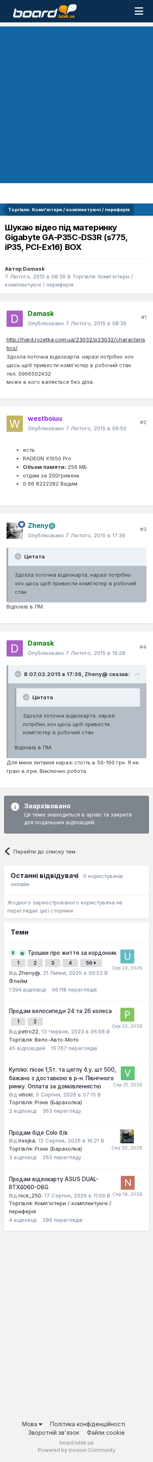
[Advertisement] (76, 102)
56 (89, 963)
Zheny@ (29, 973)
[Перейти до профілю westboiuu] (15, 424)
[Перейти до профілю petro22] (127, 1015)
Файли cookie (106, 1432)
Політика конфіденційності (87, 1423)
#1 (143, 317)
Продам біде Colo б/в (38, 1132)
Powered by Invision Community (76, 1450)
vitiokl (25, 1094)
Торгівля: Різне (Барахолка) (45, 1102)
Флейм (18, 981)
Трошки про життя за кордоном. (72, 953)
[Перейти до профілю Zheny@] (15, 531)
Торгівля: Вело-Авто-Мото (44, 1039)
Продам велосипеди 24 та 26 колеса (60, 1011)
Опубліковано (77, 323)
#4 (143, 646)
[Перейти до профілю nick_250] (128, 1183)
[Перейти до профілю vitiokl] (128, 1073)
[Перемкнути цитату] (19, 556)
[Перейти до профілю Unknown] (127, 956)
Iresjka (26, 1140)
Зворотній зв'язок (53, 1432)
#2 (143, 422)
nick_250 (29, 1195)
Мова (30, 1423)
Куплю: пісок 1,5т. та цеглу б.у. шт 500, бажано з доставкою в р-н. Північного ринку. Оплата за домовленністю (62, 1078)
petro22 (28, 1031)
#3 (143, 529)
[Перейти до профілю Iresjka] (127, 1136)
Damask (34, 268)
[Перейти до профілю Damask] (15, 319)
